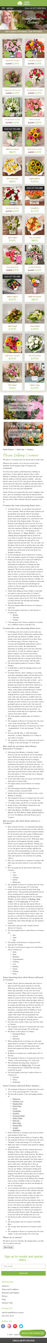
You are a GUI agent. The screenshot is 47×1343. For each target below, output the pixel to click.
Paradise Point (17, 1104)
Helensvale (16, 1099)
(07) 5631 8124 (39, 8)
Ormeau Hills (17, 1125)
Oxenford (16, 1113)
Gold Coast (20, 449)
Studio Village (18, 1118)
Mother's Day (26, 1065)
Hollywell (16, 1120)
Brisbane (33, 899)
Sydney (10, 901)
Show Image (8, 1247)
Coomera (30, 449)
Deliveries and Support (10, 1292)
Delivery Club (7, 1302)
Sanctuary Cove (18, 1101)
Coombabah (17, 1111)
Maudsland (16, 1130)
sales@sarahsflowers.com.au (13, 1312)
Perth (38, 899)
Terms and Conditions (10, 1289)
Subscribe (23, 1273)
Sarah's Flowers (8, 449)
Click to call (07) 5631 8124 (23, 1340)
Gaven (15, 1108)
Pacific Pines (17, 1106)
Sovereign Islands (19, 1116)
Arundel (15, 1128)
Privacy (5, 1296)
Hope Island (17, 1123)
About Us (5, 1286)
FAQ (4, 1299)
